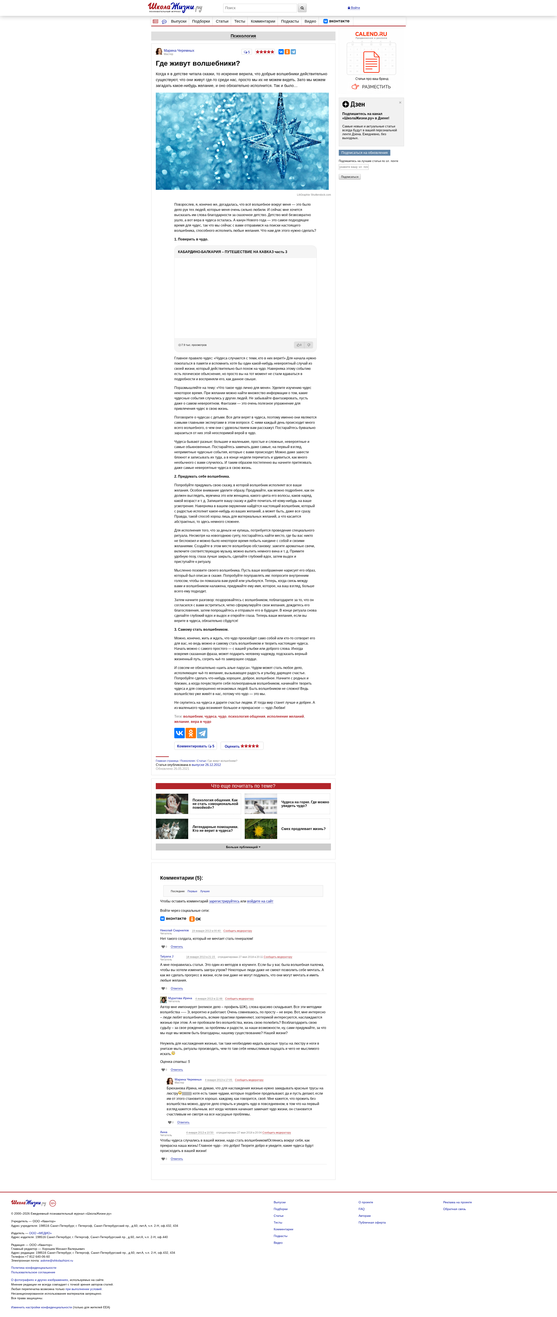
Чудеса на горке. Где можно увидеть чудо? (305, 804)
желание (181, 722)
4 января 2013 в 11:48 (209, 998)
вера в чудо (201, 722)
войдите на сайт (260, 901)
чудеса (210, 716)
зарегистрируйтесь (224, 901)
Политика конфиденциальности (33, 1267)
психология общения (246, 716)
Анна (163, 1132)
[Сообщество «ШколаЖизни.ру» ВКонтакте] (336, 21)
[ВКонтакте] (281, 51)
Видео (310, 21)
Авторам (365, 1215)
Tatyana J (166, 956)
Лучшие (205, 891)
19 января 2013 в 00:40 (206, 930)
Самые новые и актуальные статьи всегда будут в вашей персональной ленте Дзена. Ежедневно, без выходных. (369, 132)
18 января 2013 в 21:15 (201, 957)
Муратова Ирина (180, 998)
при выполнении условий (83, 1289)
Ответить (177, 946)
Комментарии (263, 21)
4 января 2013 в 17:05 (219, 1080)
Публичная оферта (372, 1222)
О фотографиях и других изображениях (39, 1280)
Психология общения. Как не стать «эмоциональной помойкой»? (215, 803)
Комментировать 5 (195, 745)
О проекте (366, 1202)
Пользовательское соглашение (33, 1272)
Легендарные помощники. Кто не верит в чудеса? (215, 828)
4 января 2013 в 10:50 (200, 1132)
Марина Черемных (188, 1079)
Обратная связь (454, 1209)
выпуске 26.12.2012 (206, 765)
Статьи (222, 21)
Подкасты (290, 21)
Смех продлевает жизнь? (303, 829)
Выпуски (178, 21)
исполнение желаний (285, 716)
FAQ (362, 1209)
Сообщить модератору (237, 930)
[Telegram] (293, 51)
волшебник (193, 716)
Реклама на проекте (457, 1202)
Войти (355, 8)
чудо (222, 716)
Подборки (201, 21)
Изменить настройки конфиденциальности (41, 1307)
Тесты (239, 21)
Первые (192, 891)
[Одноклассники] (287, 51)
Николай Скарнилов (174, 930)
